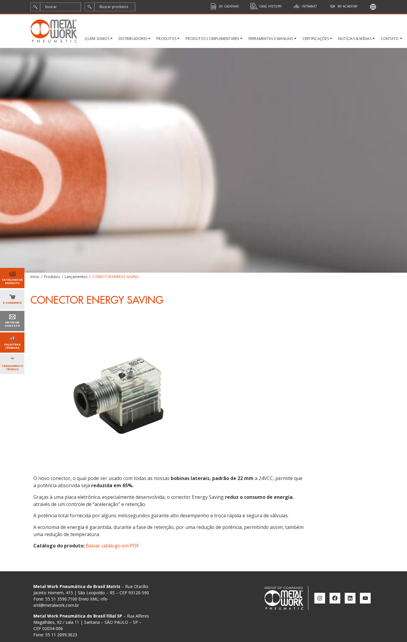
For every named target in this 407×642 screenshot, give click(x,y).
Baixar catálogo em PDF (112, 545)
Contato (390, 38)
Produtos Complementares (212, 38)
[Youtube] (365, 598)
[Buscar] (35, 7)
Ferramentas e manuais (270, 38)
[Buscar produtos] (89, 7)
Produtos (166, 38)
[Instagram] (319, 598)
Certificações (315, 38)
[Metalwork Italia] (373, 6)
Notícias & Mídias (355, 38)
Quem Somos (97, 38)
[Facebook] (335, 598)
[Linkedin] (350, 598)
